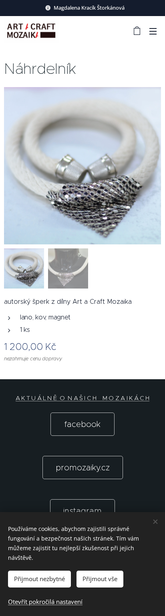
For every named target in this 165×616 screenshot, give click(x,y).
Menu (153, 31)
